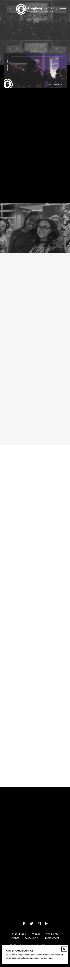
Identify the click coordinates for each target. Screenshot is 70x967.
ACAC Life (31, 937)
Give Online (35, 917)
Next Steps (19, 933)
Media (36, 933)
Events (15, 937)
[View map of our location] (35, 867)
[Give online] (35, 897)
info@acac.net (35, 826)
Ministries (51, 933)
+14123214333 (35, 857)
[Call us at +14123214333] (35, 837)
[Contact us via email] (35, 806)
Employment (51, 937)
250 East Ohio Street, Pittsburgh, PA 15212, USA (35, 887)
